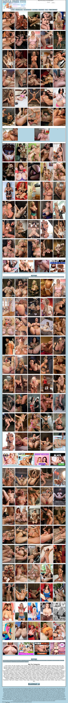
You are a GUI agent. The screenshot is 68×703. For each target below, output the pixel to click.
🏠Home (12, 9)
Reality (62, 676)
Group (15, 672)
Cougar (7, 669)
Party (22, 676)
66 (22, 278)
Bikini (14, 667)
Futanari (43, 671)
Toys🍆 (46, 9)
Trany (24, 680)
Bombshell (39, 667)
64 (20, 278)
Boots (49, 667)
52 (4, 278)
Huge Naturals (49, 672)
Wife (49, 680)
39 (49, 276)
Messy (5, 674)
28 (35, 276)
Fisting (29, 671)
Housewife (61, 672)
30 (37, 276)
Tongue (16, 680)
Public (47, 676)
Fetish (20, 671)
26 (32, 276)
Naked (44, 674)
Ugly (28, 680)
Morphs (25, 674)
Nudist (58, 674)
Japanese (11, 673)
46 (58, 276)
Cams (13, 668)
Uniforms (32, 680)
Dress (51, 669)
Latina (23, 673)
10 (11, 276)
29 (36, 276)
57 (11, 278)
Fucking (38, 671)
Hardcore (29, 672)
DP (48, 669)
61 (16, 278)
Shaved (34, 677)
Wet (46, 680)
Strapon (30, 678)
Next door (39, 674)
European (55, 669)
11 (13, 276)
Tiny (46, 678)
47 (59, 276)
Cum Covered (23, 669)
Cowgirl (12, 669)
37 (46, 276)
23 (28, 276)
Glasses (63, 671)
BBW (42, 665)
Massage (50, 673)
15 (18, 276)
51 (3, 278)
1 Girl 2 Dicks (8, 665)
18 (22, 276)
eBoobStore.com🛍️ (19, 9)
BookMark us (34, 684)
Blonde (5, 668)
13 (15, 276)
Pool (30, 676)
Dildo (41, 669)
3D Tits (13, 665)
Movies (30, 674)
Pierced (26, 676)
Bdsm (46, 665)
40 (50, 276)
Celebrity (23, 668)
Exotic (60, 669)
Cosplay (62, 668)
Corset (57, 668)
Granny (11, 672)
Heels (33, 672)
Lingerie (42, 673)
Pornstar (34, 676)
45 (57, 276)
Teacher (39, 678)
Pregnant (42, 676)
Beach (49, 665)
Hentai (37, 672)
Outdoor (8, 676)
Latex (19, 673)
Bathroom (38, 665)
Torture (21, 680)
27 (33, 276)
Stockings (22, 678)
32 (40, 276)
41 (51, 276)
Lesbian (37, 673)
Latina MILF (28, 673)
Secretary (20, 677)
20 (24, 276)
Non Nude (53, 674)
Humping (56, 672)
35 (44, 276)
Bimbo (25, 667)
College (53, 668)
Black (29, 667)
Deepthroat (36, 669)
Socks (57, 677)
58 (12, 278)
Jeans (16, 673)
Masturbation (57, 673)
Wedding (42, 680)
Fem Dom (15, 671)
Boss (52, 667)
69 (26, 278)
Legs (33, 673)
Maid (46, 673)
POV (38, 676)
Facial (10, 671)
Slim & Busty (52, 677)
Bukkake (62, 667)
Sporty (61, 677)
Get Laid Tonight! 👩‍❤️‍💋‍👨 (27, 9)
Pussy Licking (57, 676)
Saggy (11, 677)
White (52, 680)
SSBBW (17, 678)
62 (17, 278)
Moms (21, 674)
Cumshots (30, 669)
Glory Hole (5, 672)
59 (13, 278)
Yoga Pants (57, 680)
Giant (53, 671)
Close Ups (43, 668)
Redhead (6, 677)
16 (19, 276)
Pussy (51, 676)
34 (42, 276)
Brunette (57, 667)
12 (14, 276)
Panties (12, 676)
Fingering (24, 671)
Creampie (17, 669)
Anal (22, 665)
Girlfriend (57, 671)
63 (18, 278)
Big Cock (59, 665)
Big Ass (10, 667)
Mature (62, 673)
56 (9, 278)
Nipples (48, 674)
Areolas (26, 665)
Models (17, 674)
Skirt (47, 677)
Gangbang (48, 671)
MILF (9, 674)
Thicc (43, 678)
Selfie (30, 677)
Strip (26, 678)
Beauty (54, 665)
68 (25, 278)
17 (20, 276)
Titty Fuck (11, 680)
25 (31, 276)
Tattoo (34, 678)
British (9, 668)
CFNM (27, 668)
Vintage (37, 680)
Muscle (34, 674)
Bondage (45, 667)
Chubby (38, 668)
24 (29, 276)
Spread (7, 678)
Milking (13, 674)
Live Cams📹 (35, 9)
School (15, 677)
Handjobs (23, 672)
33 (41, 276)
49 (62, 276)
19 (23, 276)
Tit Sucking (51, 678)
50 (63, 276)
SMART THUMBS (8, 702)
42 (53, 276)
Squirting (12, 678)
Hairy (19, 672)
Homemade (42, 672)
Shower (43, 677)
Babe (33, 665)
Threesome (5, 680)
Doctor (44, 669)
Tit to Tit (56, 678)
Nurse (62, 674)
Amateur (18, 665)
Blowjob (34, 667)
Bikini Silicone (20, 667)
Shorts (38, 677)
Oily (4, 676)
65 (21, 278)
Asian (30, 665)
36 (45, 276)
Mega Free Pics (12, 698)
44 (55, 276)
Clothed (48, 668)
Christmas (32, 668)
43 (54, 276)
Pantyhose (17, 676)
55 (8, 278)
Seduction (25, 677)
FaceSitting (5, 671)
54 (7, 278)
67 (24, 278)
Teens (60, 678)
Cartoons (18, 668)
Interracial (5, 673)
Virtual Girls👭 (41, 9)
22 (27, 276)
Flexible (34, 671)
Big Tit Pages (34, 275)
